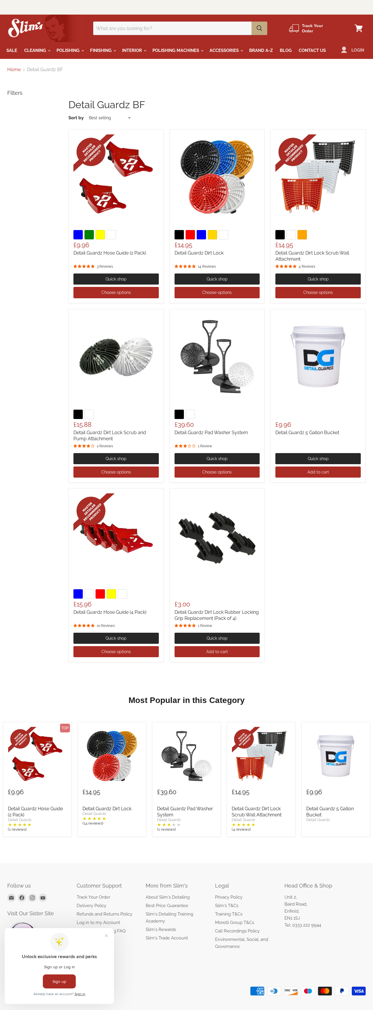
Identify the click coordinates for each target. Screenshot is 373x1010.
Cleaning (35, 50)
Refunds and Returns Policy (104, 914)
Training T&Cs (228, 914)
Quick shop (115, 279)
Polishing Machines (176, 50)
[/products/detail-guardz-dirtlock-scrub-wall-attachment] (318, 177)
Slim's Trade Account (167, 938)
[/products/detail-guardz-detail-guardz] (116, 177)
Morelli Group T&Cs (234, 922)
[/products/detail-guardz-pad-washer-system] (217, 356)
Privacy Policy (228, 897)
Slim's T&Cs (226, 905)
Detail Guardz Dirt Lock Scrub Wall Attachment (256, 812)
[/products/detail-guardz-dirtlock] (217, 177)
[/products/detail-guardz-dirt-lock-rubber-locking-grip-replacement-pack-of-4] (217, 536)
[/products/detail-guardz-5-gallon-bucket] (318, 356)
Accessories (225, 50)
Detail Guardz (19, 820)
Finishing (101, 50)
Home (14, 69)
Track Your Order (93, 897)
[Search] (259, 28)
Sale (11, 50)
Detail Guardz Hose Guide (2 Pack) (109, 253)
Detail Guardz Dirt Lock (199, 253)
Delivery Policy (91, 905)
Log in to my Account (98, 922)
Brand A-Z (261, 50)
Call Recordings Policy (237, 931)
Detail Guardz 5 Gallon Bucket (307, 432)
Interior (132, 50)
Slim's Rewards (161, 929)
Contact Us (312, 50)
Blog (286, 50)
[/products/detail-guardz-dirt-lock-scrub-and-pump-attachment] (116, 356)
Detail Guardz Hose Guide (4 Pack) (109, 612)
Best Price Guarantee (167, 905)
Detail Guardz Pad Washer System (211, 432)
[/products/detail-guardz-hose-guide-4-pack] (116, 536)
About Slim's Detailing (168, 897)
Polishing (69, 50)
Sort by (76, 117)
